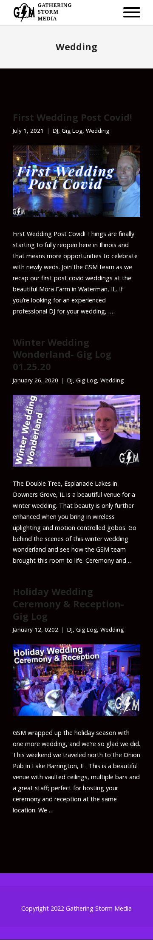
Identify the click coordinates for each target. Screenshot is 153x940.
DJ (55, 130)
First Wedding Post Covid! (72, 117)
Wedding (97, 130)
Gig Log (72, 130)
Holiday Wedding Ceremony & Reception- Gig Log (68, 603)
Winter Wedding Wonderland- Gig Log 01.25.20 (62, 354)
